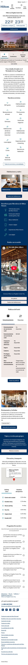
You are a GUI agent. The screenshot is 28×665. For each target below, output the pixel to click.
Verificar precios (18, 29)
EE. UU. (10, 594)
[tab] (4, 55)
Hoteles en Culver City (6, 595)
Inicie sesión (24, 7)
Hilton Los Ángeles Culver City (8, 596)
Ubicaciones (4, 594)
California (16, 594)
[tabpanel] (14, 62)
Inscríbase (18, 7)
